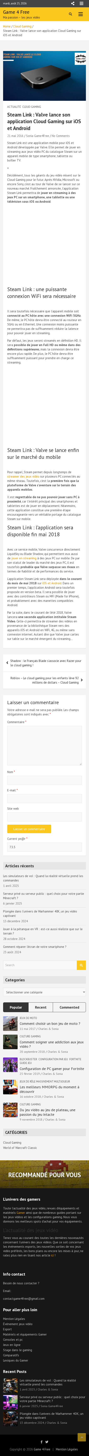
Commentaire (16, 722)
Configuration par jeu (53, 1059)
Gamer (21, 1213)
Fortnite (75, 1059)
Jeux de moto (28, 1018)
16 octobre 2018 (30, 1097)
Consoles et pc (13, 1340)
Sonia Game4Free (37, 136)
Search (81, 965)
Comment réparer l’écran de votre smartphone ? (34, 947)
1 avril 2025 (27, 1389)
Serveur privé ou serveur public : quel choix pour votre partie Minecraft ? (52, 1399)
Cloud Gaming (31, 107)
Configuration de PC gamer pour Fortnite (52, 1068)
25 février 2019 (30, 1074)
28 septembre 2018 (32, 1052)
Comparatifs (11, 1355)
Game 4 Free (16, 12)
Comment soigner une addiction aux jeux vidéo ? (51, 1044)
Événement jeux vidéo (17, 1324)
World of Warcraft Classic (20, 1148)
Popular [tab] (16, 1007)
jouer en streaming (23, 558)
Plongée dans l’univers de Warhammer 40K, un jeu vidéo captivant (51, 1415)
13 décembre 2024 (32, 1423)
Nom (11, 772)
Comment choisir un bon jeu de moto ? (50, 1023)
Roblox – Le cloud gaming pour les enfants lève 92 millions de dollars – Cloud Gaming (45, 680)
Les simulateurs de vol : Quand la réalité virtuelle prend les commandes (48, 1382)
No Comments (61, 136)
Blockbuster (28, 1059)
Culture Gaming (30, 1036)
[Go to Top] (82, 1437)
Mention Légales (14, 1319)
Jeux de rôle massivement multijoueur (45, 1081)
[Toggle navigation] (80, 14)
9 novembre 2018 (31, 1119)
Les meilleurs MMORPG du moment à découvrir (49, 1089)
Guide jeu (26, 1063)
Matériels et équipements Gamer (25, 1334)
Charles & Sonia (48, 1029)
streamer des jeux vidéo (23, 476)
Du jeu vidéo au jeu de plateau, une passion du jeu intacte (47, 1112)
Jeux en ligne (11, 1345)
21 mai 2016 (15, 136)
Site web (13, 809)
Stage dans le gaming (17, 1350)
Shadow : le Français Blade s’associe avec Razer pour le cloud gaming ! (45, 663)
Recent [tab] (41, 1007)
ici (52, 1255)
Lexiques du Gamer (15, 1360)
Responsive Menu (72, 3)
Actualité (14, 107)
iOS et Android (51, 583)
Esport (7, 1329)
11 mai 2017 (28, 1029)
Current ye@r (17, 839)
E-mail (12, 790)
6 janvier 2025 (29, 1406)
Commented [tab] (69, 1007)
